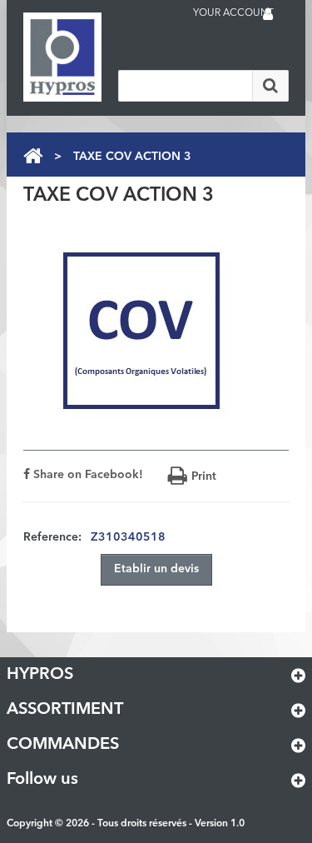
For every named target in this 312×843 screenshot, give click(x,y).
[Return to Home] (32, 156)
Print (203, 476)
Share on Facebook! (86, 475)
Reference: (52, 537)
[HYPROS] (89, 57)
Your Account (233, 13)
